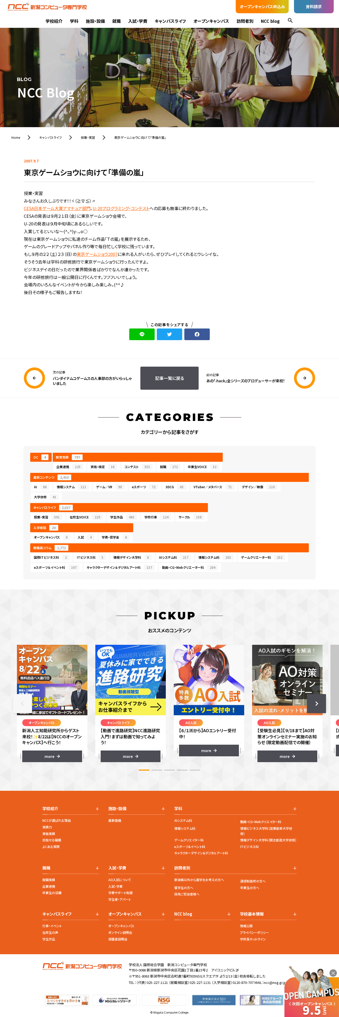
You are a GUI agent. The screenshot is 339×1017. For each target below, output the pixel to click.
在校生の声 (50, 932)
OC (39, 457)
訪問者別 (245, 21)
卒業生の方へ (249, 887)
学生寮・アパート (119, 899)
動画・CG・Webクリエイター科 (260, 821)
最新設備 (114, 820)
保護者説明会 (117, 939)
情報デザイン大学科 (131, 557)
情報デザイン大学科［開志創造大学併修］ (268, 840)
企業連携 (68, 466)
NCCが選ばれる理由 (56, 820)
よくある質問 (51, 846)
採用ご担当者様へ (186, 894)
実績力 (47, 827)
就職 (116, 21)
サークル (190, 517)
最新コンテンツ (51, 477)
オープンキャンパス (211, 21)
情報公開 (246, 925)
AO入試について (119, 879)
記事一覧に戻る (169, 378)
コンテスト (137, 466)
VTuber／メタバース (213, 487)
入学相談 (44, 527)
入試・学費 (137, 21)
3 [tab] (169, 770)
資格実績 (48, 833)
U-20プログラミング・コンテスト (121, 208)
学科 (74, 21)
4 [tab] (182, 770)
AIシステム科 (173, 557)
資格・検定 (102, 466)
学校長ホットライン (253, 939)
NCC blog (270, 21)
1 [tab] (144, 770)
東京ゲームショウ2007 (97, 254)
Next (316, 703)
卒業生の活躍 (51, 892)
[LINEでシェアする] (142, 334)
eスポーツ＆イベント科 (55, 567)
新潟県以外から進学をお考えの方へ (199, 879)
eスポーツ (143, 487)
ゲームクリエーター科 (261, 557)
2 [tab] (156, 770)
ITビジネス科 (90, 557)
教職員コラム (49, 547)
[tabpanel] (52, 703)
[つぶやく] (169, 334)
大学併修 (45, 497)
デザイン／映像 (258, 487)
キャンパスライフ (170, 21)
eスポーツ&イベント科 (189, 846)
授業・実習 (47, 517)
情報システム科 (214, 557)
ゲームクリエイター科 (189, 840)
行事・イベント (52, 925)
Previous (22, 703)
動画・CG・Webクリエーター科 (188, 567)
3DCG (175, 487)
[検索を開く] (290, 21)
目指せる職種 (51, 840)
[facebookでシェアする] (197, 334)
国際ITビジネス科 (50, 557)
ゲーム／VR (109, 487)
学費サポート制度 (120, 892)
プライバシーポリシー (254, 932)
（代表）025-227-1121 (152, 982)
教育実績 (68, 457)
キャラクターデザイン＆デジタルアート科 (119, 567)
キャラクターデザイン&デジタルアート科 (201, 853)
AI (40, 487)
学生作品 (122, 517)
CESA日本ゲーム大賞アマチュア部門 (57, 208)
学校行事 (156, 517)
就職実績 (48, 879)
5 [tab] (195, 770)
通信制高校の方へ (253, 881)
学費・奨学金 (114, 537)
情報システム (71, 487)
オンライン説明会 (120, 932)
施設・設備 (95, 21)
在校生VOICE (85, 517)
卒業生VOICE (202, 466)
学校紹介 (54, 21)
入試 (85, 537)
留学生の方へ (183, 887)
